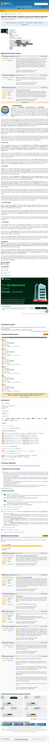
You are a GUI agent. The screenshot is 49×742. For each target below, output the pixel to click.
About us (4, 270)
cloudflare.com (18, 453)
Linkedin (24, 739)
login (40, 395)
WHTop (2, 13)
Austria (10, 418)
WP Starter (5, 357)
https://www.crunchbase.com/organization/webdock (13, 532)
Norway (3, 420)
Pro (4, 375)
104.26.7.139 (12, 448)
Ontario (33, 450)
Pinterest (22, 739)
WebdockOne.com (9, 724)
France (30, 418)
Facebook (15, 739)
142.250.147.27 (19, 441)
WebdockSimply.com (20, 724)
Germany (36, 418)
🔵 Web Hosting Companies (10, 13)
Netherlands (42, 418)
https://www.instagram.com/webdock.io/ (10, 529)
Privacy (4, 273)
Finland (25, 418)
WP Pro (4, 384)
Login (43, 6)
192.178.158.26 (19, 440)
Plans (46, 334)
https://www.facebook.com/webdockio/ (14, 500)
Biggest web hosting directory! (8, 4)
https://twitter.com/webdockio (12, 493)
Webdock (6, 726)
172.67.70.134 (6, 456)
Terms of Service (6, 272)
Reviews (46, 535)
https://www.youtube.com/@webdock (10, 509)
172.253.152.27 (19, 443)
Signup (46, 6)
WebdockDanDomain (31, 724)
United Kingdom (15, 420)
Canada (30, 450)
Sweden (8, 420)
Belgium (15, 418)
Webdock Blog (6, 511)
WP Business (5, 366)
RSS (26, 739)
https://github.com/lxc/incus (8, 527)
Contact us (5, 268)
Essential (5, 339)
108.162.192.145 (17, 435)
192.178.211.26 (19, 438)
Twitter (17, 739)
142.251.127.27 (18, 436)
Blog (20, 739)
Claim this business (24, 396)
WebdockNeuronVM (43, 724)
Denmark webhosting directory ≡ (42, 718)
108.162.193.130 (24, 433)
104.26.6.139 (14, 455)
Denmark (20, 418)
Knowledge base (6, 275)
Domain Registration (31, 107)
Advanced (5, 348)
